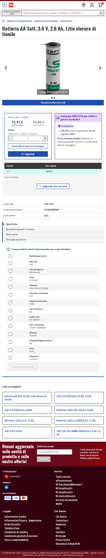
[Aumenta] (45, 138)
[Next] (100, 67)
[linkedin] (6, 487)
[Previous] (6, 67)
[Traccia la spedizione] (83, 5)
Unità (11, 130)
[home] (3, 21)
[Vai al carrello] (100, 5)
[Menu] (4, 5)
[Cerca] (101, 13)
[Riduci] (11, 138)
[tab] (53, 224)
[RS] (11, 5)
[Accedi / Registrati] (92, 5)
